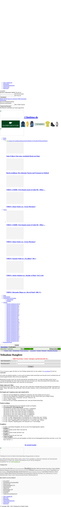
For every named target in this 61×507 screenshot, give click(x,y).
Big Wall (10, 468)
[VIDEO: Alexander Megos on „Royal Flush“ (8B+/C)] (15, 289)
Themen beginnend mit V (12, 335)
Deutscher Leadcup (14, 470)
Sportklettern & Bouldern (32, 141)
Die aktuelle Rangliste (30, 445)
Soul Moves (55, 473)
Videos (5, 209)
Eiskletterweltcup (38, 470)
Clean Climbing (56, 468)
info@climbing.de (15, 461)
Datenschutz (6, 87)
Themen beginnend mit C (12, 308)
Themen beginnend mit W (12, 336)
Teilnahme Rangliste (52, 350)
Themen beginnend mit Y (12, 339)
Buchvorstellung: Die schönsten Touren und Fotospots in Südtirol (27, 173)
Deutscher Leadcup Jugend (24, 470)
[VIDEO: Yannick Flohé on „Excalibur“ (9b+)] (15, 255)
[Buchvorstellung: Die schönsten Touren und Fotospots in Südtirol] (15, 170)
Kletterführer (34, 471)
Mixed (56, 471)
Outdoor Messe (8, 473)
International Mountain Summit (15, 471)
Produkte (8, 301)
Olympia (2, 473)
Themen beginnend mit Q (12, 328)
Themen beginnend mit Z (12, 341)
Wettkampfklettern (43, 141)
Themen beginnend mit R (12, 329)
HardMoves (4, 471)
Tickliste (39, 350)
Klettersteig (39, 471)
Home (4, 138)
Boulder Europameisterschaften (18, 468)
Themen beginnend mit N (12, 323)
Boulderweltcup (45, 468)
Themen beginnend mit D (12, 309)
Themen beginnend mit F (12, 312)
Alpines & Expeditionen (14, 141)
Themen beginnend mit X (12, 338)
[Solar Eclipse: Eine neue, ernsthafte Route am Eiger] (15, 153)
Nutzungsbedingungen (9, 85)
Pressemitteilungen (28, 473)
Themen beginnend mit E (12, 311)
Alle (7, 141)
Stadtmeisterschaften (4, 474)
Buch (50, 468)
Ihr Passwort (18, 95)
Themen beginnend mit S (12, 331)
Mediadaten (6, 84)
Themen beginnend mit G (12, 314)
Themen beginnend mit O (12, 325)
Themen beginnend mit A (12, 305)
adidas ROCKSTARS (4, 468)
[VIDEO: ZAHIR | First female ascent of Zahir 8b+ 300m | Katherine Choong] (15, 186)
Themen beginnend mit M (12, 322)
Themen (5, 302)
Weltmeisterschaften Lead (33, 474)
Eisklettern (31, 470)
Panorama (23, 141)
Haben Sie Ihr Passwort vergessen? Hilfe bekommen (13, 98)
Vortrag (13, 474)
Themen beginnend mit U (12, 333)
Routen (6, 350)
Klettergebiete (6, 296)
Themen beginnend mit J (12, 318)
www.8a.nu (47, 371)
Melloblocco (52, 471)
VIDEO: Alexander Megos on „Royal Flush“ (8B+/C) (23, 292)
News (4, 139)
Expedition (54, 470)
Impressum (6, 88)
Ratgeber (35, 473)
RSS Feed (5, 498)
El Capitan (44, 470)
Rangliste (44, 350)
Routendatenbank (7, 342)
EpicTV (48, 470)
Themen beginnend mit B (12, 306)
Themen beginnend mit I (12, 316)
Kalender (30, 471)
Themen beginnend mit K (12, 319)
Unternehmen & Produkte (9, 298)
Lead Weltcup (45, 471)
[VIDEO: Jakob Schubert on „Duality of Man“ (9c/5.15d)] (15, 272)
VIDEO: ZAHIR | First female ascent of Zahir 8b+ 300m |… (25, 190)
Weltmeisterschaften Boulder (21, 474)
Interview (25, 471)
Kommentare (16, 350)
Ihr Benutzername (19, 94)
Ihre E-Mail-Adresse (20, 104)
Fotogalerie (33, 350)
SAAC (44, 473)
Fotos (4, 295)
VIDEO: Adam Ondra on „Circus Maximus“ (21, 206)
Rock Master (40, 473)
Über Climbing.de (7, 82)
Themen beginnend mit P (12, 326)
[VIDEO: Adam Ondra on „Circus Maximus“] (15, 203)
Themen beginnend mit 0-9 (13, 304)
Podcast (14, 473)
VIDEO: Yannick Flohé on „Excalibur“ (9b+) (21, 258)
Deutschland (4, 347)
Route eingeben (24, 350)
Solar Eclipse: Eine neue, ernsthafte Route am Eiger (23, 156)
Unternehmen (9, 299)
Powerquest (20, 473)
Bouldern (27, 468)
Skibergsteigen (49, 473)
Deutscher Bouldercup (5, 470)
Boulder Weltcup (36, 468)
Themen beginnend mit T (12, 332)
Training (10, 474)
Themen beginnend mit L (12, 321)
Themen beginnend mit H (12, 315)
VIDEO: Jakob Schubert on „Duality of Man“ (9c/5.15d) (25, 275)
